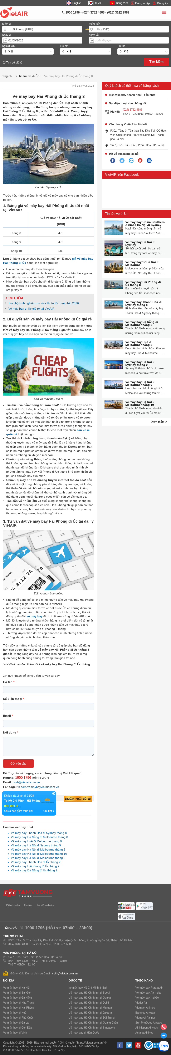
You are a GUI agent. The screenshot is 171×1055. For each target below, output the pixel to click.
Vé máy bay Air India (148, 992)
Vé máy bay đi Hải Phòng (18, 1007)
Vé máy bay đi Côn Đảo (17, 1027)
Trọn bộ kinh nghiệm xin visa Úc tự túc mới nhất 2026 (43, 303)
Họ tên (8, 682)
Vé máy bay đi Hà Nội (16, 987)
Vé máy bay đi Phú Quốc (18, 1017)
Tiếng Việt (122, 3)
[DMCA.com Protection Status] (78, 799)
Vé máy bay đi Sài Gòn (17, 992)
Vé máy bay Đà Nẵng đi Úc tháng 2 (33, 870)
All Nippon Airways (146, 1027)
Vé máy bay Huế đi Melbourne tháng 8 (35, 841)
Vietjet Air (141, 1002)
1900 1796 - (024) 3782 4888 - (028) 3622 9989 (97, 12)
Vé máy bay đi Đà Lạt (16, 1022)
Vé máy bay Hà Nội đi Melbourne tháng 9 (37, 849)
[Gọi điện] (164, 1028)
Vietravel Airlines (145, 1017)
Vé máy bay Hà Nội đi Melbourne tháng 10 (38, 853)
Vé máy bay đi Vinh (15, 1032)
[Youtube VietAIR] (140, 160)
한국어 (98, 3)
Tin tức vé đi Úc (116, 213)
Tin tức (28, 905)
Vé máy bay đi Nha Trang (18, 1002)
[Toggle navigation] (164, 13)
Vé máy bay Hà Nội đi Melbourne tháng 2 (37, 857)
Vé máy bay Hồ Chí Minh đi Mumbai (90, 1007)
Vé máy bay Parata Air (149, 987)
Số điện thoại (13, 698)
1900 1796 (23, 777)
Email (8, 715)
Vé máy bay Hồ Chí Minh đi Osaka (90, 997)
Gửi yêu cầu (18, 763)
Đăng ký (162, 3)
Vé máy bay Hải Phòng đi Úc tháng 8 (143, 283)
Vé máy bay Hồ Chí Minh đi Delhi (89, 1002)
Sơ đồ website (45, 905)
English (76, 3)
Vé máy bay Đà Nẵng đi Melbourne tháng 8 (38, 837)
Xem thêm (158, 421)
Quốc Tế (75, 980)
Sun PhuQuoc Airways (148, 1022)
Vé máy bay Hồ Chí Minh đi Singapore (92, 1027)
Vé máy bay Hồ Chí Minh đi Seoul (89, 992)
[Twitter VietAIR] (121, 160)
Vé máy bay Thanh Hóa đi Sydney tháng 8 (38, 833)
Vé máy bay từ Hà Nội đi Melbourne (142, 263)
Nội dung (10, 732)
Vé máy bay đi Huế (14, 1012)
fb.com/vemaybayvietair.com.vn (38, 786)
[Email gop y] (149, 160)
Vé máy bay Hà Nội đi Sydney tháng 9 (35, 845)
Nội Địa (8, 980)
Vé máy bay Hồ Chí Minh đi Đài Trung (91, 1017)
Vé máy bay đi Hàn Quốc (84, 1032)
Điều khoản (13, 905)
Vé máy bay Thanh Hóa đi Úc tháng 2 (34, 862)
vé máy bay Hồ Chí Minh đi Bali (88, 987)
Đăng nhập (142, 3)
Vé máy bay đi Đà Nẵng (17, 997)
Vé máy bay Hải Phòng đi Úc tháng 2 (34, 866)
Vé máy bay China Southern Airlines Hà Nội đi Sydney (145, 223)
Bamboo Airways (145, 1012)
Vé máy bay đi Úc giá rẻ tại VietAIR (31, 308)
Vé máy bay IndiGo (147, 997)
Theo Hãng (144, 980)
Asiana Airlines (144, 1032)
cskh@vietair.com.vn (26, 782)
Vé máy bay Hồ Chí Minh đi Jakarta (90, 1012)
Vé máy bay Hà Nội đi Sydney (140, 243)
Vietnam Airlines (145, 1007)
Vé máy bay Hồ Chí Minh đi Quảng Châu (93, 1022)
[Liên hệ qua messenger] (164, 1037)
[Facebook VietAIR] (112, 160)
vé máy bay (34, 616)
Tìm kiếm (156, 62)
